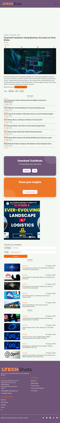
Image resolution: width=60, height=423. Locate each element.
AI (1, 410)
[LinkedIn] (37, 47)
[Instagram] (53, 417)
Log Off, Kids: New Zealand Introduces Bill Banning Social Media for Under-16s (37, 319)
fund (16, 91)
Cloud (2, 407)
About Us (33, 381)
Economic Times (20, 87)
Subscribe (16, 256)
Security (24, 316)
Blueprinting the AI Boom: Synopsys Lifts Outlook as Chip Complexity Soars (27, 143)
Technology (4, 402)
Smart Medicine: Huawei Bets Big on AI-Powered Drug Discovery (24, 108)
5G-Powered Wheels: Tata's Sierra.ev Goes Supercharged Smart (24, 126)
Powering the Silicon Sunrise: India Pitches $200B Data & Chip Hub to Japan (28, 137)
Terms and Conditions (37, 388)
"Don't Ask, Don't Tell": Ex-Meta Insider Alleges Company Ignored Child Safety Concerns (36, 337)
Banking (11, 91)
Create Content (30, 192)
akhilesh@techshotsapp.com (9, 391)
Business (7, 45)
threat (22, 91)
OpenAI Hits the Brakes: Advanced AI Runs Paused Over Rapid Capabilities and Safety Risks (38, 355)
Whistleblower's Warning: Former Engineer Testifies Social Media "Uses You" (37, 346)
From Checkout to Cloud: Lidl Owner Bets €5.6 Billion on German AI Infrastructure (38, 268)
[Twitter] (5, 47)
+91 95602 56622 (6, 393)
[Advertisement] (30, 19)
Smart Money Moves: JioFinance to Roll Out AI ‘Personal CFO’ (23, 120)
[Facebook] (21, 47)
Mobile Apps (34, 383)
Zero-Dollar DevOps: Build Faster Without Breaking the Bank (23, 132)
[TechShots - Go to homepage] (12, 4)
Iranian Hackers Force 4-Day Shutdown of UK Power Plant (37, 328)
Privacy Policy (35, 386)
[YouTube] (57, 417)
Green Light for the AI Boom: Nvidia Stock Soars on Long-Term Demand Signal (28, 114)
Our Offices (34, 390)
